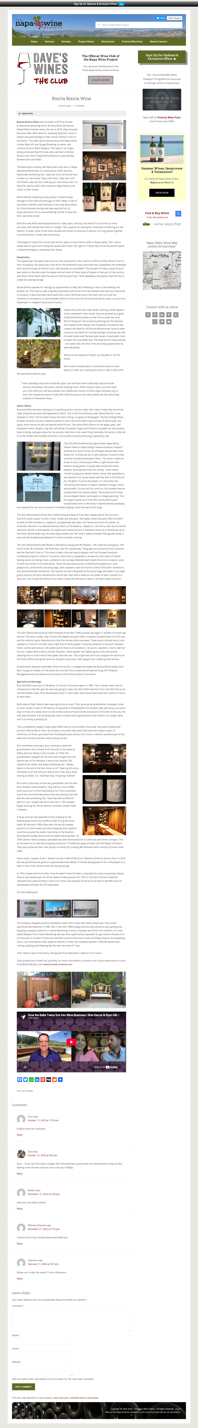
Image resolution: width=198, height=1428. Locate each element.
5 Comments (79, 106)
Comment (18, 1306)
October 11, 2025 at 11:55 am (43, 1120)
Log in (178, 1409)
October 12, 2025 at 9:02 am (42, 1155)
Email (16, 1348)
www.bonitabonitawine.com (57, 964)
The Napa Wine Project (39, 23)
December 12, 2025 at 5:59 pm (44, 1194)
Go (121, 4)
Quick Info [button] (27, 113)
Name (16, 1335)
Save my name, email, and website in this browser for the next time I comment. (53, 1379)
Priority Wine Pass (168, 117)
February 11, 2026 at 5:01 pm (43, 1264)
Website (16, 1362)
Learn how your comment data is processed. (76, 1397)
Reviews (30, 1091)
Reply (20, 1134)
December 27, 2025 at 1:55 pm (44, 1229)
